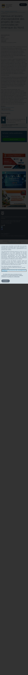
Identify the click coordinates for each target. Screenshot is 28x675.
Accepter (5, 281)
